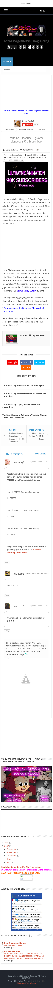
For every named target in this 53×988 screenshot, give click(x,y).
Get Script (18, 930)
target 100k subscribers (36, 155)
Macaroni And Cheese (13, 945)
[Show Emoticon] (26, 654)
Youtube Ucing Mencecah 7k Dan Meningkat (23, 385)
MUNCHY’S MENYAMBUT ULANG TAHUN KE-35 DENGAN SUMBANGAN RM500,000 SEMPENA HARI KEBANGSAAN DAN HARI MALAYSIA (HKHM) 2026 (24, 956)
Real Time (26, 930)
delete (46, 462)
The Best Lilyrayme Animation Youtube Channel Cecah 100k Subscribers (24, 416)
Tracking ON (34, 930)
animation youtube (14, 155)
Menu (8, 61)
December (12, 849)
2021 (6, 842)
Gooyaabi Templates (26, 983)
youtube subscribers (14, 160)
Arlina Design (24, 981)
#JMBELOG (19, 573)
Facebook (26, 362)
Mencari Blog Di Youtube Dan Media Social (36, 436)
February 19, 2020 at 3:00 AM (33, 606)
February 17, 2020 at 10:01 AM (33, 573)
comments (40, 453)
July (8, 859)
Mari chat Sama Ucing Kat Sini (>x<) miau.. (21, 867)
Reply (7, 562)
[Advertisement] (27, 92)
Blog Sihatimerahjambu (15, 943)
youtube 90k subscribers (16, 157)
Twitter (40, 362)
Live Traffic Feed (26, 896)
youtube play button (39, 157)
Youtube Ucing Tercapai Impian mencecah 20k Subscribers (24, 395)
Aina (16, 606)
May (9, 862)
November (12, 852)
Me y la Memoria (12, 951)
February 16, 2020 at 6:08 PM (33, 462)
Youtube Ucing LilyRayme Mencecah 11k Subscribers (21, 405)
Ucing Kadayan (23, 902)
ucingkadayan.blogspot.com (22, 910)
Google (13, 362)
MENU (42, 11)
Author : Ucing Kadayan (32, 335)
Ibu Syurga (19, 462)
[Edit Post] (37, 150)
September (12, 855)
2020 (6, 846)
